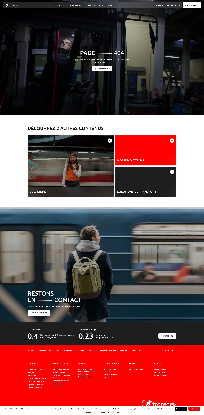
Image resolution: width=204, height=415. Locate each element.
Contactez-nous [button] (160, 369)
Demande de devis (161, 375)
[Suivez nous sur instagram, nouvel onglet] (175, 351)
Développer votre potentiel (110, 370)
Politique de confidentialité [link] (109, 412)
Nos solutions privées (61, 381)
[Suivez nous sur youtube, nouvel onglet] (172, 351)
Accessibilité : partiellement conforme (112, 350)
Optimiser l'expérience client (61, 376)
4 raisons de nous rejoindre (110, 376)
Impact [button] (90, 5)
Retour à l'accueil (102, 68)
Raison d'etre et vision (36, 369)
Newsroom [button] (160, 5)
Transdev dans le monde (37, 378)
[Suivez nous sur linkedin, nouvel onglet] (169, 351)
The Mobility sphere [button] (106, 5)
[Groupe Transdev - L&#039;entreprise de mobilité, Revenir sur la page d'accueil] (11, 6)
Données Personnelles (65, 350)
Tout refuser (194, 409)
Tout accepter (181, 409)
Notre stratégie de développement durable (87, 370)
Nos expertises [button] (76, 5)
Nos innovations (59, 372)
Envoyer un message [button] (39, 313)
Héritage (31, 372)
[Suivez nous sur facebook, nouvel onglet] (165, 351)
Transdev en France (35, 388)
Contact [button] (158, 364)
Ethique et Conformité (36, 381)
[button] (172, 5)
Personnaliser (90, 412)
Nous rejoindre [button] (112, 364)
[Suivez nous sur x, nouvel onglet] (162, 351)
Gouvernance (33, 375)
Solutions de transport (61, 369)
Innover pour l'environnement (84, 376)
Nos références (58, 384)
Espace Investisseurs (35, 385)
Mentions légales (45, 350)
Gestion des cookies (85, 350)
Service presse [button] (159, 372)
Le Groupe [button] (60, 5)
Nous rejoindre (192, 5)
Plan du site (136, 350)
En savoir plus (167, 336)
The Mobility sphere (136, 369)
